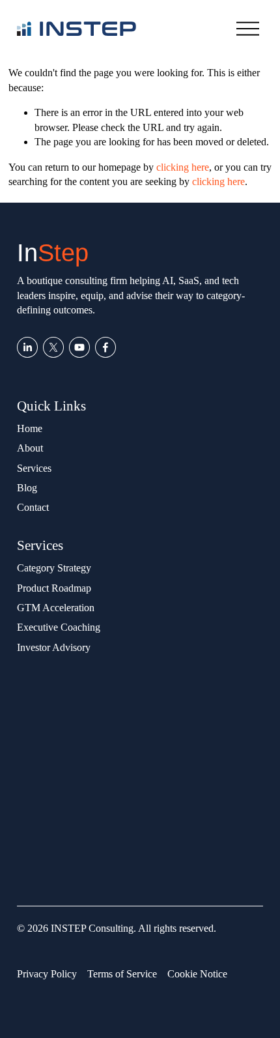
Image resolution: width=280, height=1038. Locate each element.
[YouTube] (79, 347)
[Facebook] (105, 347)
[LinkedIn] (27, 347)
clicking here (182, 167)
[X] (53, 347)
